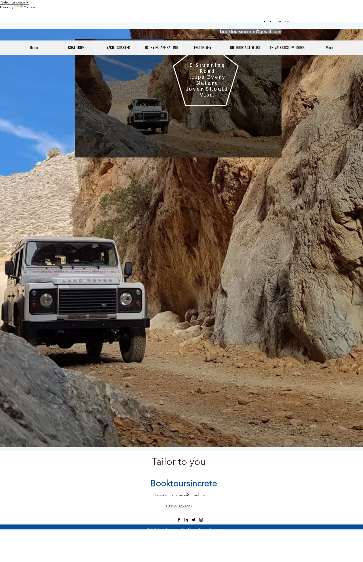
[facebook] (178, 519)
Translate (29, 7)
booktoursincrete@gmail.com (250, 31)
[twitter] (193, 519)
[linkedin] (186, 519)
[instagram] (201, 519)
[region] (178, 98)
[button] (76, 47)
